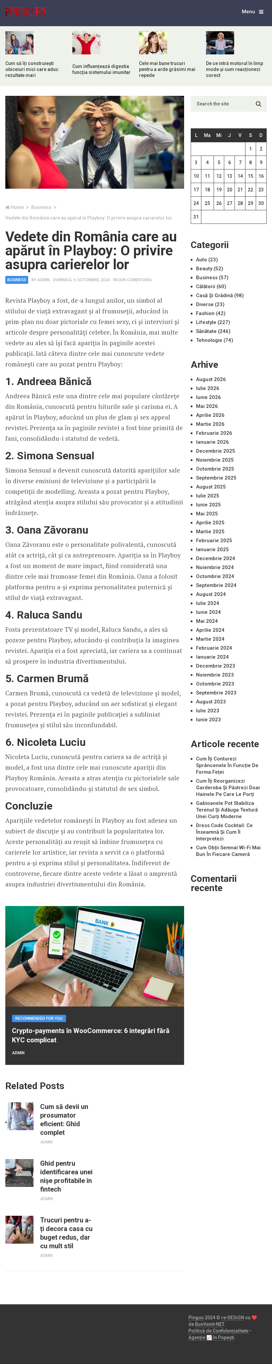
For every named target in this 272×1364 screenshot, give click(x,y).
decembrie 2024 (215, 558)
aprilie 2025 (210, 523)
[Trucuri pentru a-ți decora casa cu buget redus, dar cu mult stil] (19, 1230)
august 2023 (211, 702)
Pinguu (196, 1317)
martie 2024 (210, 639)
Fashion (205, 313)
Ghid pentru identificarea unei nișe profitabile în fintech (66, 1176)
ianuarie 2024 (212, 657)
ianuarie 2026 (212, 442)
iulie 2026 (207, 388)
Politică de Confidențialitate (218, 1330)
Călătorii (205, 287)
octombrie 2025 (215, 469)
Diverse (205, 304)
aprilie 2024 (210, 630)
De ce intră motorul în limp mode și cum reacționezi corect (234, 69)
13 (229, 176)
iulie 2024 (207, 603)
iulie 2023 (207, 711)
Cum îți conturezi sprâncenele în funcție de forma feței (227, 765)
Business (16, 280)
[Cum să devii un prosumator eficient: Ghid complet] (19, 1116)
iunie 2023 (208, 720)
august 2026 (211, 379)
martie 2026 (210, 424)
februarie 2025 (214, 541)
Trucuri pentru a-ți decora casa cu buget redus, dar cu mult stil (66, 1233)
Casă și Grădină (214, 295)
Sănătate (206, 331)
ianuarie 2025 (212, 549)
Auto (201, 260)
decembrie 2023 (215, 666)
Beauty (204, 269)
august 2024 (211, 594)
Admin (43, 280)
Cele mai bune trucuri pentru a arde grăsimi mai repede (167, 69)
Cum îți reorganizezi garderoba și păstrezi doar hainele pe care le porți (228, 787)
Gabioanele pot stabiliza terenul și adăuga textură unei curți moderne (227, 809)
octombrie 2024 (215, 576)
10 (196, 176)
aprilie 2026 (210, 415)
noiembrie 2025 (215, 460)
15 (250, 176)
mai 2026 (207, 406)
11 (207, 176)
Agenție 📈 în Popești (211, 1337)
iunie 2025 (208, 505)
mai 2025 (207, 514)
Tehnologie (209, 340)
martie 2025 (210, 532)
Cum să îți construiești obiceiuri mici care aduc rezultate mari (31, 69)
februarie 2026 (214, 433)
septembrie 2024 (216, 585)
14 (240, 176)
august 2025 (211, 487)
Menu (248, 12)
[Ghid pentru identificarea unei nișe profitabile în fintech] (19, 1173)
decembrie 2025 (215, 451)
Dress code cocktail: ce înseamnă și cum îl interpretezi (224, 832)
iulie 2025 (207, 496)
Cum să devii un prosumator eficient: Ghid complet (64, 1120)
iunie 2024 (208, 612)
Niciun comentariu (132, 280)
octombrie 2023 (215, 684)
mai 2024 (207, 621)
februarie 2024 (214, 648)
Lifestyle (206, 322)
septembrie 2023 (216, 693)
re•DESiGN (232, 1317)
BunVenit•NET (209, 1324)
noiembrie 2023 (215, 675)
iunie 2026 (208, 397)
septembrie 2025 (216, 478)
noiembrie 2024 (215, 567)
